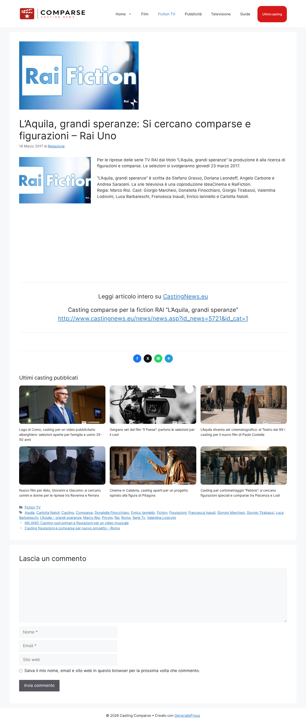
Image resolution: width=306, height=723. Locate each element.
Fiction (162, 512)
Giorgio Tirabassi (260, 512)
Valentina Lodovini (161, 518)
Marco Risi (91, 518)
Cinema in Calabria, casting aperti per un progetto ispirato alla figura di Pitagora (149, 492)
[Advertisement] (153, 239)
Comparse (84, 512)
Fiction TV (166, 14)
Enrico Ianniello (143, 512)
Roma (126, 518)
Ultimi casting (272, 14)
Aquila (29, 512)
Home (121, 14)
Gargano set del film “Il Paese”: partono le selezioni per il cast (152, 432)
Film (144, 14)
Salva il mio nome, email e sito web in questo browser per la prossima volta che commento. (112, 670)
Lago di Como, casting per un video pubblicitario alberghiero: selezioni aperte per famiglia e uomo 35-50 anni (60, 434)
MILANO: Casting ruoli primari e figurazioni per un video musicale (77, 523)
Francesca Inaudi (201, 512)
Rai (117, 518)
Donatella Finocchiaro (112, 512)
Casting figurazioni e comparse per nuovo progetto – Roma (72, 528)
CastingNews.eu (185, 296)
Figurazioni (177, 512)
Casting (67, 512)
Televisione (221, 14)
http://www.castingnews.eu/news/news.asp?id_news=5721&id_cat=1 (153, 318)
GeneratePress (187, 715)
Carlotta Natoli (48, 512)
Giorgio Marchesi (231, 512)
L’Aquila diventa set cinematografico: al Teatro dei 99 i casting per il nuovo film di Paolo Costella (243, 432)
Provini (107, 518)
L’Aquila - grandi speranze (60, 518)
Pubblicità (193, 14)
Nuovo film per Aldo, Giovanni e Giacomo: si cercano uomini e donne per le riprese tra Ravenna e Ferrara (60, 492)
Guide (245, 14)
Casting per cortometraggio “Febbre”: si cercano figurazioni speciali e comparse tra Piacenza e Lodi (240, 492)
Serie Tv (138, 518)
